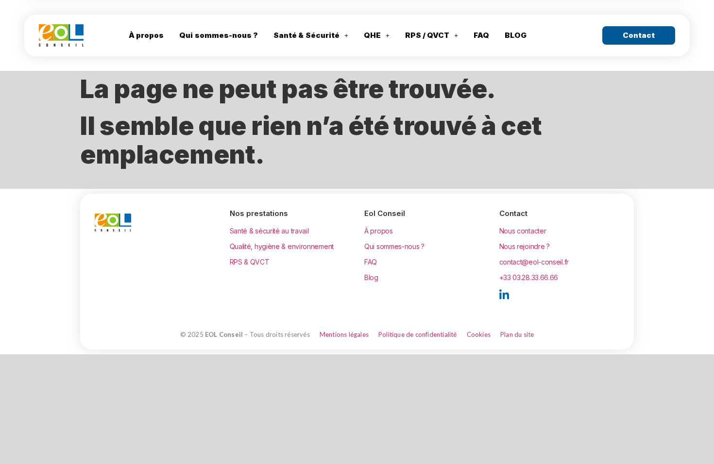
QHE (372, 35)
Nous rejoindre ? (524, 246)
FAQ (481, 35)
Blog (371, 277)
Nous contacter (522, 231)
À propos (146, 35)
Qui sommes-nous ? (218, 35)
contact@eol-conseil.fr (534, 262)
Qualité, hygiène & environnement (282, 246)
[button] (311, 35)
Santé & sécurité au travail (269, 231)
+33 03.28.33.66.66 (529, 277)
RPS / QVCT (427, 35)
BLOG (516, 35)
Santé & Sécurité (306, 35)
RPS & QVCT (250, 262)
